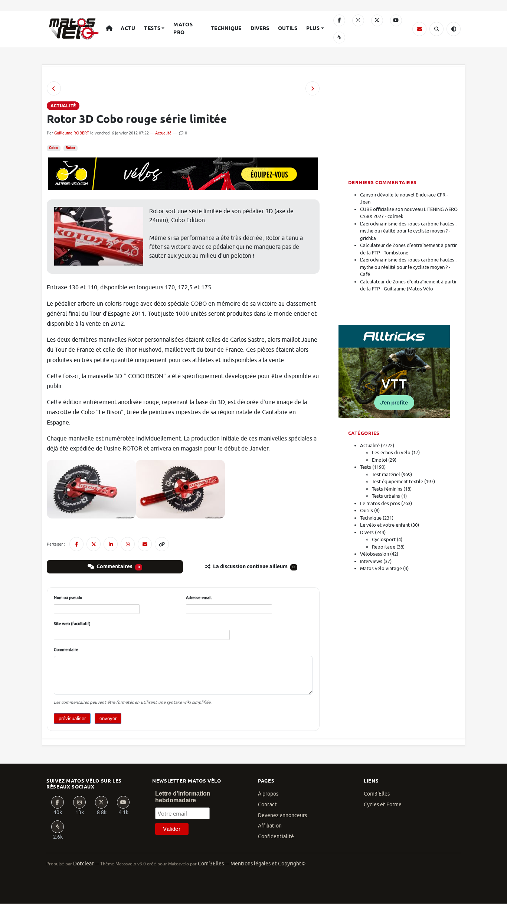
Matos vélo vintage (381, 568)
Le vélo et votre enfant (385, 525)
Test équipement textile (397, 481)
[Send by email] (145, 544)
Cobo (53, 148)
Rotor (70, 148)
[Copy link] (162, 544)
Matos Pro (182, 28)
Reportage (383, 547)
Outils (287, 28)
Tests (152, 28)
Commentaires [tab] (117, 566)
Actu (128, 28)
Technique (226, 28)
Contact (267, 804)
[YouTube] (396, 20)
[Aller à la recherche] (436, 29)
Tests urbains (386, 496)
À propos (268, 794)
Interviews (371, 561)
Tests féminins (387, 489)
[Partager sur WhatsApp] (128, 544)
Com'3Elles (211, 864)
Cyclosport (384, 539)
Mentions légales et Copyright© (267, 864)
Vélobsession (374, 554)
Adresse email (199, 597)
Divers (260, 28)
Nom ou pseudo (68, 597)
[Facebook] (339, 20)
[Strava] (339, 37)
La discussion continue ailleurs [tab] (253, 566)
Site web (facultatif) (72, 623)
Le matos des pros (380, 503)
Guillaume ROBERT (71, 133)
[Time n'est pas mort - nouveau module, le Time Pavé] (312, 88)
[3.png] (180, 488)
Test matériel (386, 474)
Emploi (379, 460)
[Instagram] (358, 20)
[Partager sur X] (93, 544)
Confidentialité (276, 836)
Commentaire (66, 649)
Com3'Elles (377, 794)
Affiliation (270, 826)
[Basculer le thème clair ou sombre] (454, 29)
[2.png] (91, 488)
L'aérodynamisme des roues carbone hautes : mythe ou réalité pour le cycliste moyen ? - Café (408, 267)
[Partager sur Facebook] (76, 544)
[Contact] (419, 29)
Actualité (163, 133)
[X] (377, 20)
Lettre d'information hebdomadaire (182, 796)
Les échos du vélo (391, 452)
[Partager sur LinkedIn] (111, 544)
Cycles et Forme (383, 804)
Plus (313, 28)
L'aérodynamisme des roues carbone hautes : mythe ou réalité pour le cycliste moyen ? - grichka (408, 231)
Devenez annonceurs (282, 815)
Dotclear (83, 864)
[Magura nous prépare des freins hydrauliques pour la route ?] (54, 88)
